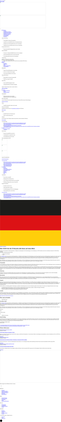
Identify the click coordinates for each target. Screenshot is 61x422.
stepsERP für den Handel (7, 31)
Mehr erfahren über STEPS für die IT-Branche (6, 295)
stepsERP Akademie (6, 92)
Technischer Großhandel (7, 34)
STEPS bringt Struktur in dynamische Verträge (7, 332)
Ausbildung (5, 129)
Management (5, 168)
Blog (4, 173)
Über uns (5, 167)
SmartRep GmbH (3, 256)
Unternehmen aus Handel (15, 108)
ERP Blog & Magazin (7, 90)
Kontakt (5, 171)
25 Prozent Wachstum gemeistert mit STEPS (6, 346)
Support (3, 62)
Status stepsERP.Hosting (7, 65)
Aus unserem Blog (4, 160)
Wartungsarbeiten (6, 66)
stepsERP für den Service (7, 33)
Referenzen (5, 36)
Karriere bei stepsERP (7, 128)
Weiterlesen (1, 336)
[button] (30, 323)
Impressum (5, 172)
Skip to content (2, 0)
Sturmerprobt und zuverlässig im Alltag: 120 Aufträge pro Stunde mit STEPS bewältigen (13, 339)
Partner (5, 91)
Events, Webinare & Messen (8, 169)
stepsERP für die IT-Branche (8, 32)
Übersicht (5, 63)
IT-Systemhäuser (6, 35)
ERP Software (4, 30)
